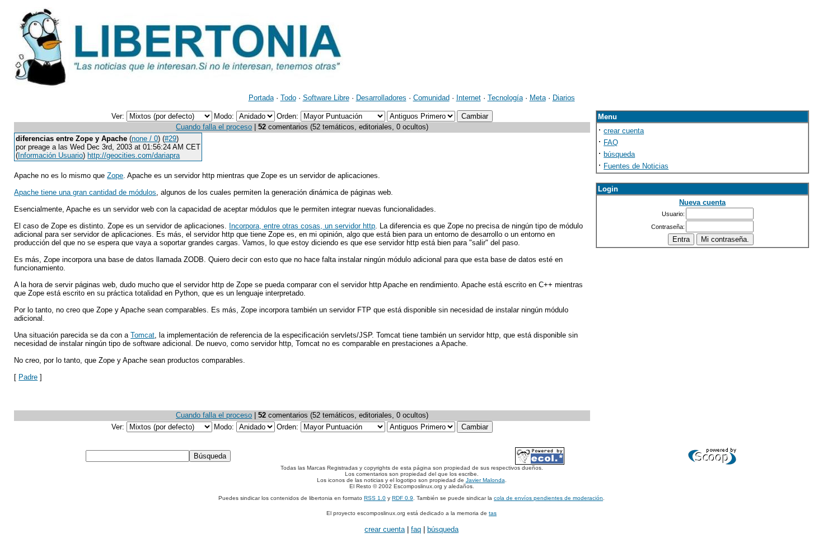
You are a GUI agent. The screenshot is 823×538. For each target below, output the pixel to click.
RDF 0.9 (402, 498)
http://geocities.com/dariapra (133, 155)
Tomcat (142, 335)
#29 (170, 138)
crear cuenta (624, 131)
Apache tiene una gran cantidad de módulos (85, 192)
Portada (261, 97)
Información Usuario (50, 155)
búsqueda (619, 154)
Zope (115, 175)
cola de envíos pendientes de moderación (548, 498)
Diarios (564, 97)
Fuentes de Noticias (636, 166)
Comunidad (431, 97)
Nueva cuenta (702, 202)
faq (416, 529)
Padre (28, 377)
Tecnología (505, 97)
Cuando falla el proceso (214, 127)
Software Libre (326, 97)
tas (493, 513)
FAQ (611, 142)
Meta (538, 97)
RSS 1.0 (375, 498)
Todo (288, 97)
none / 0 (145, 138)
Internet (468, 97)
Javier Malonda (485, 480)
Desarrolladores (381, 97)
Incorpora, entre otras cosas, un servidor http (302, 226)
